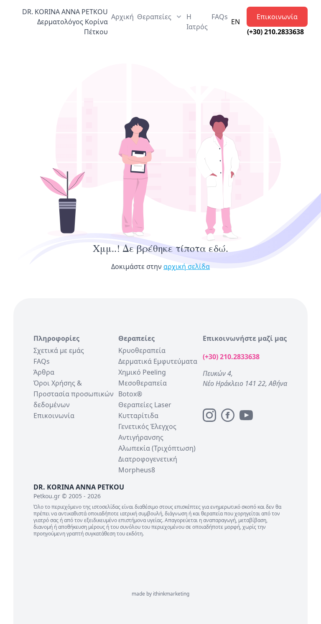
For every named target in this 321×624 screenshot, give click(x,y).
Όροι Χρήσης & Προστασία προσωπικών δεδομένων (73, 393)
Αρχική (122, 16)
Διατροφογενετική (147, 459)
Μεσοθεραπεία (142, 383)
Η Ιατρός (197, 21)
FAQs (219, 16)
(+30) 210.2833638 (275, 31)
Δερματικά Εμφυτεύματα (157, 361)
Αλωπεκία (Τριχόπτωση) (157, 448)
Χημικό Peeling (142, 372)
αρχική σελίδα (186, 266)
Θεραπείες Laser (144, 404)
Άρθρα (43, 372)
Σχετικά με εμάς (58, 350)
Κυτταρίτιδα (138, 415)
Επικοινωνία (277, 16)
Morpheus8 (136, 469)
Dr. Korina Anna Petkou (65, 11)
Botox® (130, 393)
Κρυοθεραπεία (142, 350)
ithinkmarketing (171, 593)
